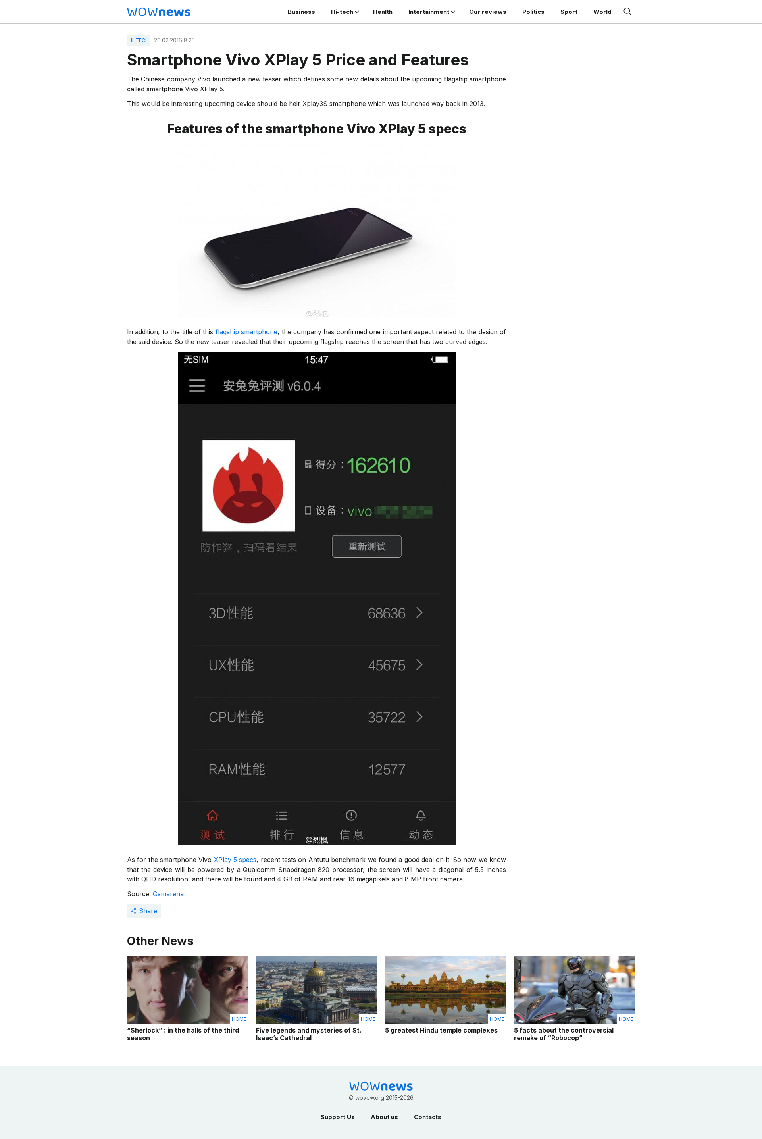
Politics (533, 11)
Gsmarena (168, 894)
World (602, 11)
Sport (568, 11)
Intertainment (428, 11)
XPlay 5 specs (235, 860)
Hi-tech (342, 11)
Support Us (338, 1117)
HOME (239, 1019)
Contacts (427, 1117)
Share (148, 911)
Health (383, 11)
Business (301, 11)
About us (384, 1117)
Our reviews (487, 11)
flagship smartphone (246, 332)
